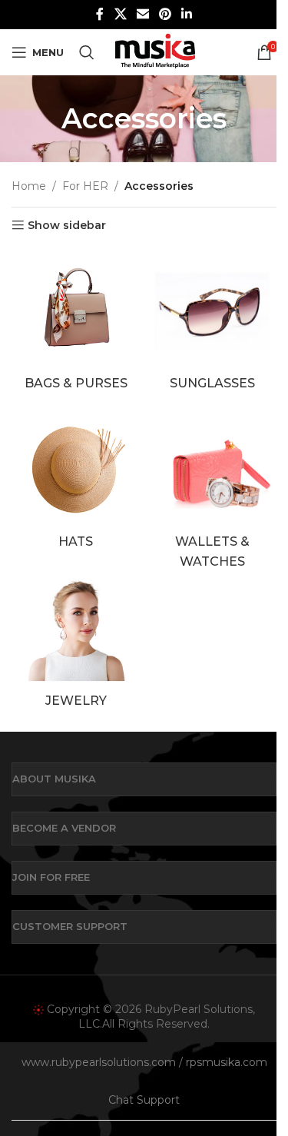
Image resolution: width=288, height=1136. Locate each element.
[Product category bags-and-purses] (76, 322)
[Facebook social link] (100, 14)
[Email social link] (142, 14)
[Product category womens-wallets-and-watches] (212, 491)
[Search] (86, 52)
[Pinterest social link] (165, 14)
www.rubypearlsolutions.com (99, 1062)
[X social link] (120, 14)
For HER (85, 186)
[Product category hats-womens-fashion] (76, 481)
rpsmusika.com (226, 1062)
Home (29, 186)
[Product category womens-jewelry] (76, 640)
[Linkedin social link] (187, 14)
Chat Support (144, 1100)
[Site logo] (155, 51)
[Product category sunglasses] (212, 322)
